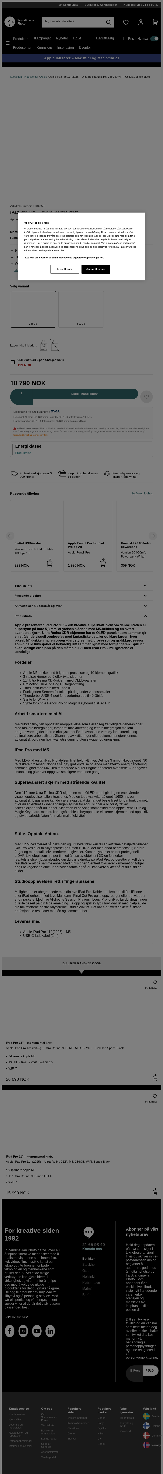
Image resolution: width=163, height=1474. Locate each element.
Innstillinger (64, 269)
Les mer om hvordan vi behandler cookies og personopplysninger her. (64, 257)
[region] (81, 246)
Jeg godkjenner (95, 269)
